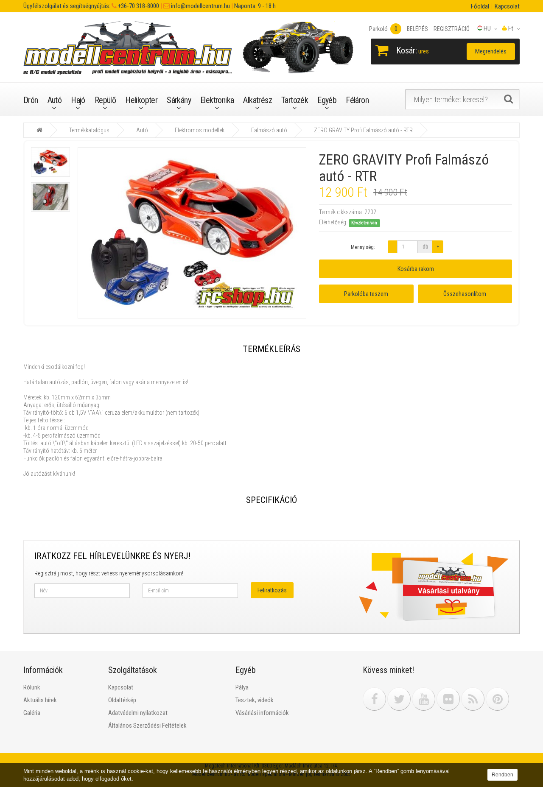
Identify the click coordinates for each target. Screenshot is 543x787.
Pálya (242, 687)
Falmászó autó (269, 130)
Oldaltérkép (122, 700)
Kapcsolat (507, 6)
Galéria (31, 713)
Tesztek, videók (254, 700)
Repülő (105, 100)
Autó (55, 100)
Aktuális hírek (40, 700)
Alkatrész (257, 100)
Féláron (357, 100)
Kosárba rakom (415, 268)
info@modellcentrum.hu (200, 6)
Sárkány (179, 100)
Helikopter (141, 100)
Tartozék (294, 100)
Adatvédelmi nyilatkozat (138, 713)
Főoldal (480, 6)
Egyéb (326, 100)
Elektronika (217, 100)
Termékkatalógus (89, 130)
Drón (30, 100)
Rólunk (31, 687)
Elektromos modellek (199, 130)
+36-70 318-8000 (138, 6)
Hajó (78, 100)
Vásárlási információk (262, 713)
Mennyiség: (363, 247)
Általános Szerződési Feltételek (147, 725)
